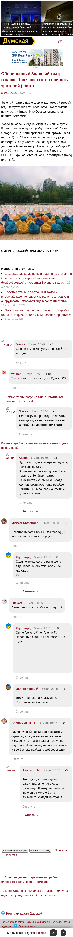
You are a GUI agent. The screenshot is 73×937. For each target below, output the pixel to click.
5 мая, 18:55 (34, 603)
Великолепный (27, 688)
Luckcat (16, 603)
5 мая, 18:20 (50, 523)
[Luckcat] (4, 603)
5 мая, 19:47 (48, 723)
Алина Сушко (21, 723)
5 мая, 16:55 (39, 411)
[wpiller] (4, 374)
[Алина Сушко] (4, 723)
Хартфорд (23, 557)
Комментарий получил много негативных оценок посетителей (34, 399)
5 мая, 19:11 (42, 628)
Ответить (22, 362)
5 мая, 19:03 (42, 557)
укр (60, 41)
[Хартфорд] (8, 557)
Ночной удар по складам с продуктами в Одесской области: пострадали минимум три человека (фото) (19, 29)
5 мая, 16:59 (39, 457)
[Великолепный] (8, 689)
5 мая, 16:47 (37, 344)
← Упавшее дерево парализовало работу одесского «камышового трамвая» (30, 879)
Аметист (28, 770)
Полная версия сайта (12, 922)
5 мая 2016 (8, 93)
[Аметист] (12, 770)
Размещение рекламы (38, 922)
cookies (41, 933)
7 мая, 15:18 (52, 770)
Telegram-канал (27, 926)
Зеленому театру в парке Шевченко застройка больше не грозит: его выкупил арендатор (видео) (36, 313)
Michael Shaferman (24, 523)
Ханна (20, 344)
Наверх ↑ (11, 855)
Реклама (36, 67)
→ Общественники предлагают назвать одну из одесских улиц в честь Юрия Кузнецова (34, 893)
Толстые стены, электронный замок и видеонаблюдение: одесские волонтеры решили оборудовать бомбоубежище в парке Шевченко (35, 296)
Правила (61, 850)
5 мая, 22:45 (50, 688)
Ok (53, 933)
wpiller (16, 374)
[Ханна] (6, 344)
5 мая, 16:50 (32, 374)
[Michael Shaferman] (4, 523)
